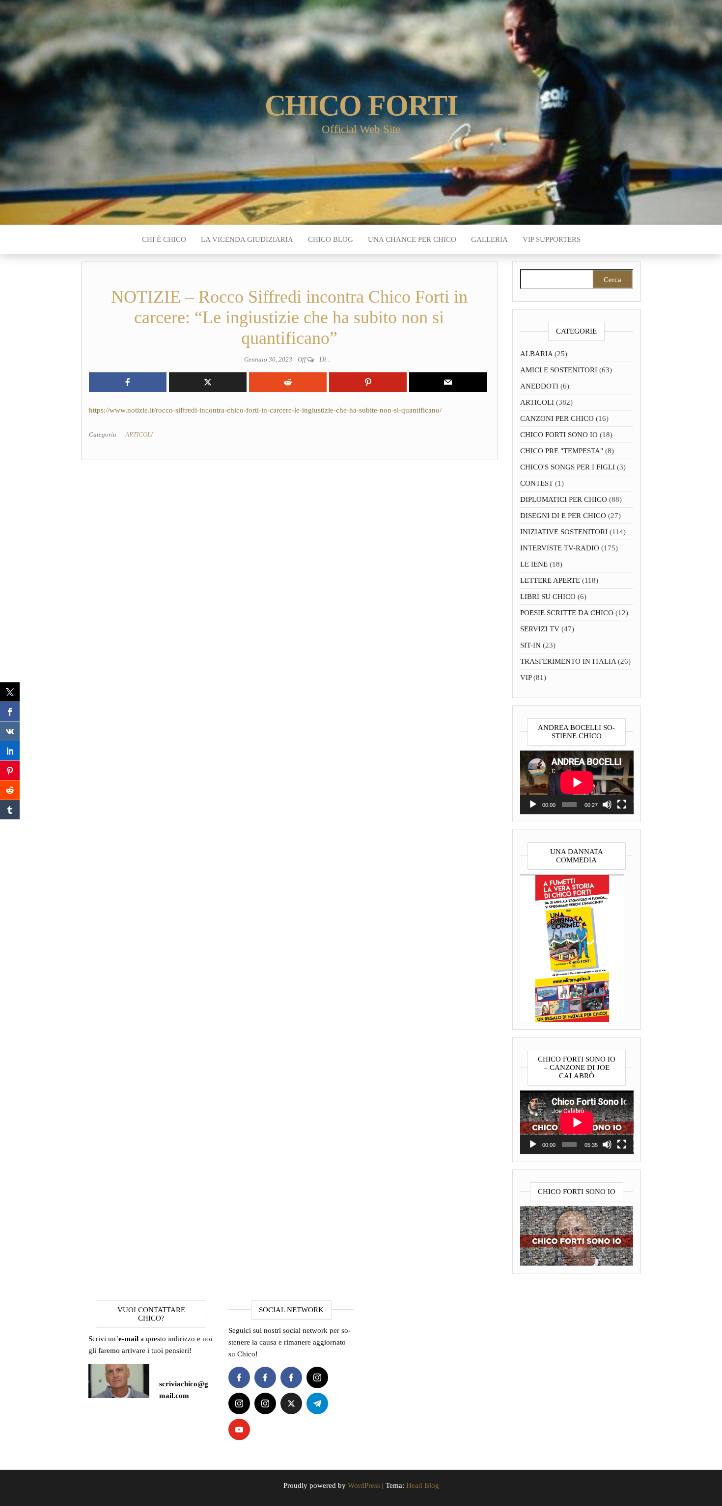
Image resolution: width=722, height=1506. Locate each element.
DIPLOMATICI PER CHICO (563, 499)
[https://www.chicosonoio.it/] (577, 1235)
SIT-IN (530, 645)
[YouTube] (239, 1429)
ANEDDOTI (539, 386)
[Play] (533, 804)
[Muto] (607, 804)
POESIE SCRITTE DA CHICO (566, 613)
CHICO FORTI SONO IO (559, 435)
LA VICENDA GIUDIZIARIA (247, 239)
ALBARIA (536, 354)
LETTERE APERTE (550, 580)
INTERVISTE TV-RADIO (559, 548)
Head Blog (422, 1485)
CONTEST (536, 483)
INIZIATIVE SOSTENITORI (564, 532)
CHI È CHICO (164, 239)
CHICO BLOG (330, 239)
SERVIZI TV (539, 629)
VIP (525, 677)
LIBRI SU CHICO (548, 596)
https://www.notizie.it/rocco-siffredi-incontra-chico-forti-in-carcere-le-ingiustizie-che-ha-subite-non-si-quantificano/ (265, 410)
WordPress (364, 1485)
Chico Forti (361, 105)
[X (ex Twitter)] (291, 1403)
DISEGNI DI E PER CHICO (563, 515)
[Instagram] (317, 1377)
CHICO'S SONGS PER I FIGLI (567, 467)
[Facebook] (239, 1377)
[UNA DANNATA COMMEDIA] (572, 947)
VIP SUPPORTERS (552, 239)
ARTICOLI (139, 434)
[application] (577, 782)
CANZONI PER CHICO (557, 418)
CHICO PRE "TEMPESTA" (561, 451)
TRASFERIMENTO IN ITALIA (568, 661)
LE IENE (534, 564)
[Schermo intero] (622, 804)
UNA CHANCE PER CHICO (412, 239)
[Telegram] (317, 1403)
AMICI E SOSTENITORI (558, 370)
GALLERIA (489, 239)
